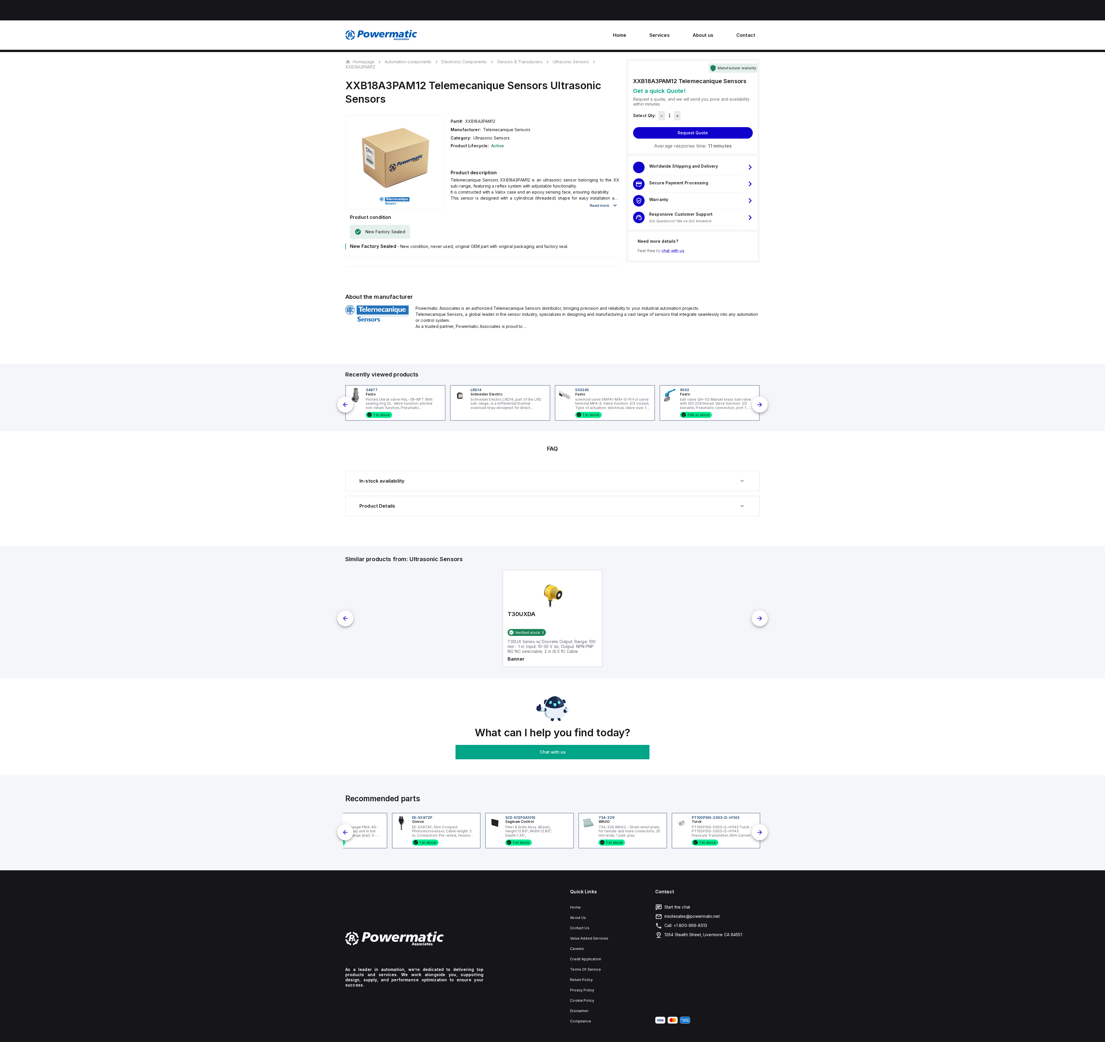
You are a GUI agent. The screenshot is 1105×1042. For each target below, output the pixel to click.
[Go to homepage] (414, 938)
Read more (599, 205)
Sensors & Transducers (519, 61)
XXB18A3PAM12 (360, 67)
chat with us (673, 250)
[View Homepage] (381, 35)
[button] (692, 167)
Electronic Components (464, 61)
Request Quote (693, 133)
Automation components (408, 61)
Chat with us (552, 752)
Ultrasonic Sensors (571, 61)
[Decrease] (661, 116)
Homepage (363, 61)
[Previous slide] (345, 405)
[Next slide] (760, 405)
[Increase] (677, 116)
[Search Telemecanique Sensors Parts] (377, 320)
